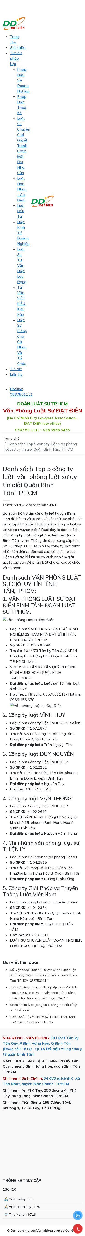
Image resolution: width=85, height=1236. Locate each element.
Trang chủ (11, 438)
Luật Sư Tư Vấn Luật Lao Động (21, 265)
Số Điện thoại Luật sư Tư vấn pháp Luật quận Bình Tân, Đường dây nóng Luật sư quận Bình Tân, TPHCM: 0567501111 (43, 975)
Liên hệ (16, 374)
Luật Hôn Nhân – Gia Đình (22, 189)
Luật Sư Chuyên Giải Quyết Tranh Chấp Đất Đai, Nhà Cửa (23, 145)
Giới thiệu (18, 47)
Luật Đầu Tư (21, 211)
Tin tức (16, 369)
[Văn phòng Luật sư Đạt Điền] (42, 201)
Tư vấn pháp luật (16, 58)
